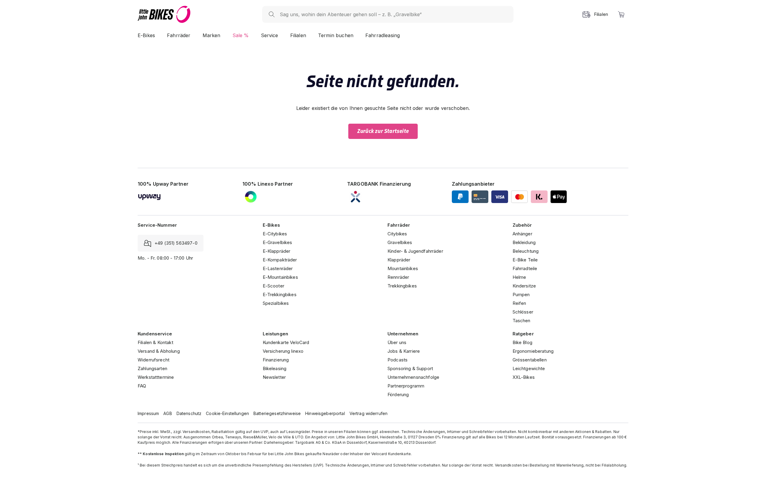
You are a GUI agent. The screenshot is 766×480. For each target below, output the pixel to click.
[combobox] (393, 14)
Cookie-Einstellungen (227, 413)
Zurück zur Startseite (383, 131)
